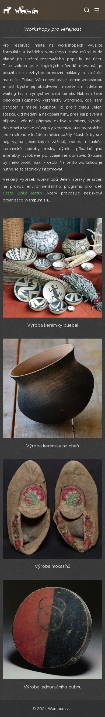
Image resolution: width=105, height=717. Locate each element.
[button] (86, 10)
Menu (97, 10)
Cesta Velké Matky (23, 193)
